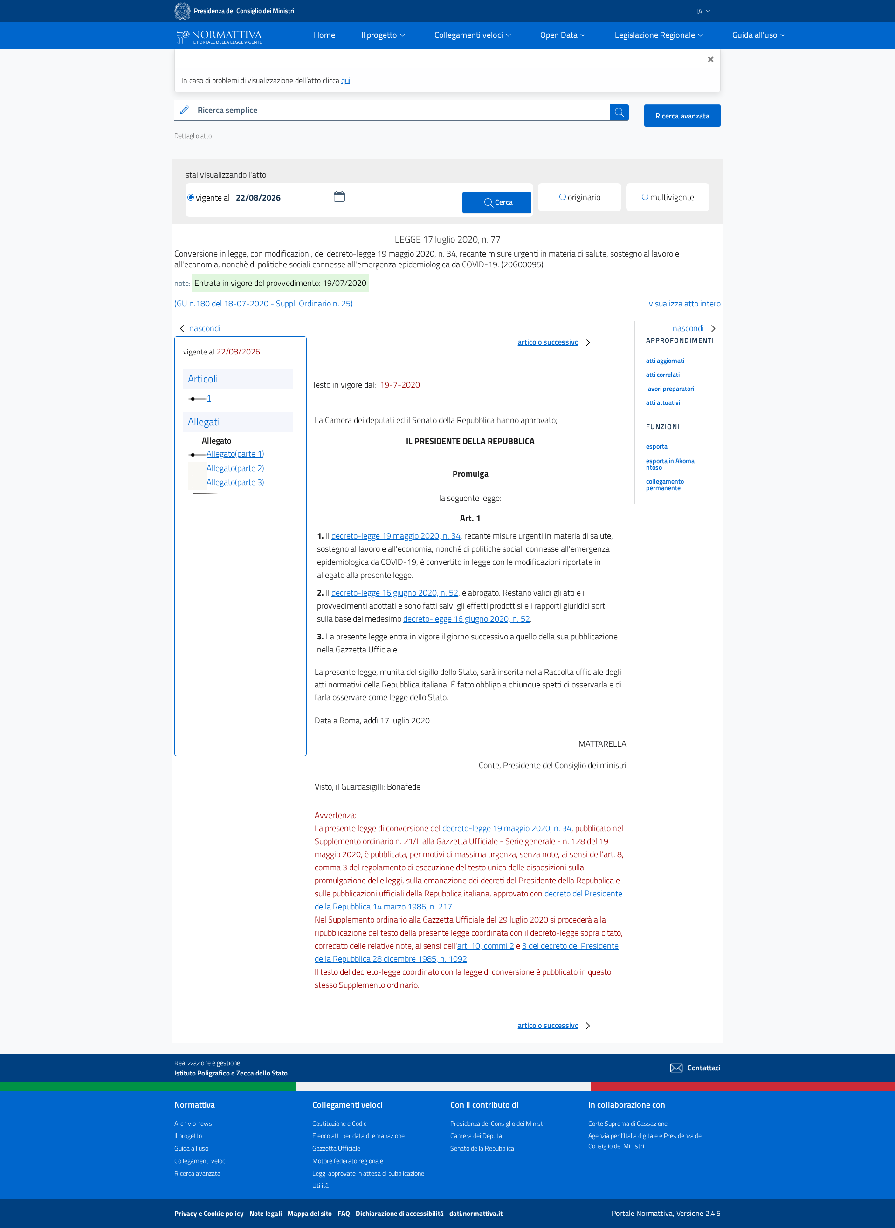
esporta (657, 446)
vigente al (214, 197)
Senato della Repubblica (482, 1148)
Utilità (320, 1185)
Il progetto (188, 1135)
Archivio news (193, 1123)
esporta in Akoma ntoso (670, 464)
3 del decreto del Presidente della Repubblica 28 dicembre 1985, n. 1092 (467, 952)
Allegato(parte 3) (235, 482)
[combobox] (402, 110)
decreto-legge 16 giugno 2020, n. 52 (394, 592)
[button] (339, 196)
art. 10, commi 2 (485, 945)
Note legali (266, 1213)
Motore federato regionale (347, 1161)
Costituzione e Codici (340, 1123)
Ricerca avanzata (682, 115)
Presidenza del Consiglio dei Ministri (498, 1123)
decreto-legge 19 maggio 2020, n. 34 (396, 535)
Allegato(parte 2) (235, 468)
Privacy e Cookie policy (209, 1213)
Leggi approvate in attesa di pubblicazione (368, 1173)
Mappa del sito (310, 1213)
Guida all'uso (191, 1148)
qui (345, 80)
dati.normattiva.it (476, 1213)
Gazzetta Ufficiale (336, 1148)
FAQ (344, 1213)
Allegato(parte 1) (235, 453)
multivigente (672, 197)
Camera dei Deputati (478, 1135)
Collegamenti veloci (200, 1161)
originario (584, 197)
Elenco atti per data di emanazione (358, 1135)
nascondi (204, 328)
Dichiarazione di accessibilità (400, 1213)
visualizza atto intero (685, 303)
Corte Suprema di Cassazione (628, 1123)
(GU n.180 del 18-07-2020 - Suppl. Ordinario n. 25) (263, 303)
